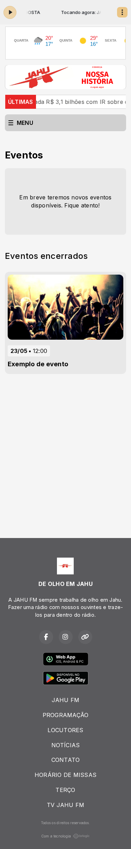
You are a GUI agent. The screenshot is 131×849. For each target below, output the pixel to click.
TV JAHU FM (65, 804)
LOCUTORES (65, 730)
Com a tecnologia (56, 836)
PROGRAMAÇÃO (66, 715)
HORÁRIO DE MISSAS (65, 774)
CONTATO (65, 759)
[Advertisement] (65, 450)
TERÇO (65, 789)
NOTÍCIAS (65, 745)
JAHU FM (66, 699)
